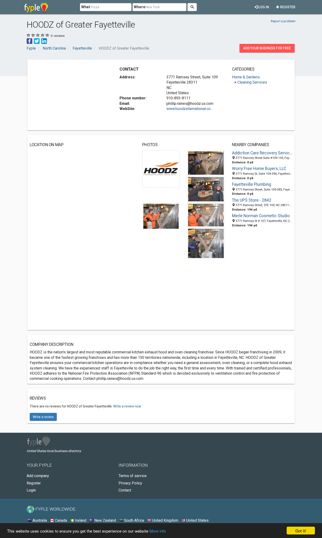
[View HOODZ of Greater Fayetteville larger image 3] (206, 189)
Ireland (80, 520)
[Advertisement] (69, 95)
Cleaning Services (252, 82)
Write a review (43, 417)
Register (287, 7)
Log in (263, 7)
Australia (39, 520)
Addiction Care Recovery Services (262, 153)
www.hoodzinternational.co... (189, 108)
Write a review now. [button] (127, 406)
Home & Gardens (246, 77)
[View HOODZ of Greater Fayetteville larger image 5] (206, 214)
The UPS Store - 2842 (251, 200)
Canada (60, 520)
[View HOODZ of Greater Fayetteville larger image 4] (161, 216)
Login (31, 490)
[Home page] (36, 7)
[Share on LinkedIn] (44, 40)
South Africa (133, 520)
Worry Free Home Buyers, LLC (259, 168)
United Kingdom (164, 520)
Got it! (300, 531)
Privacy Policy (130, 483)
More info (157, 531)
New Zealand (104, 520)
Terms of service (133, 476)
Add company (38, 476)
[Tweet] (37, 40)
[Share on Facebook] (29, 40)
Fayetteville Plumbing (251, 184)
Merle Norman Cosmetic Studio (261, 215)
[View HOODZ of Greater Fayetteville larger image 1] (161, 168)
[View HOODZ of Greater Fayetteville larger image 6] (206, 243)
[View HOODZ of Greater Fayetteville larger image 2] (206, 163)
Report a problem (283, 21)
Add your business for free (267, 48)
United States (197, 520)
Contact (125, 490)
